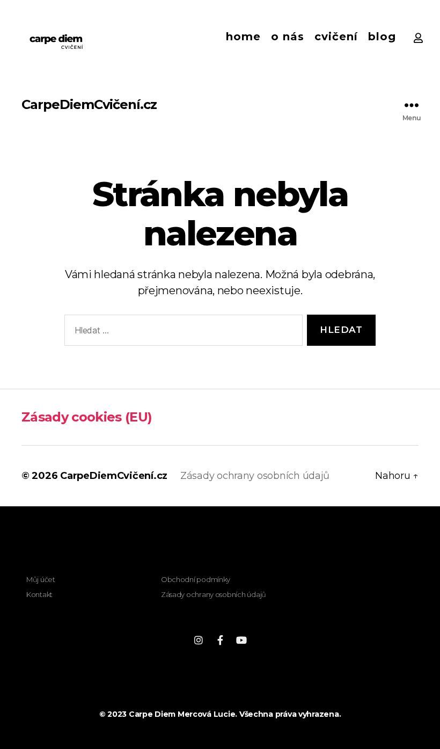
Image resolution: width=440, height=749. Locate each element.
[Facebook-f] (220, 640)
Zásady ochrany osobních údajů (254, 476)
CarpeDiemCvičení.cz (89, 104)
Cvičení (336, 36)
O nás (287, 36)
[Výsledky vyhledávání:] (181, 333)
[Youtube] (241, 640)
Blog (382, 36)
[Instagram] (198, 640)
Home (243, 36)
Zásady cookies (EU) (86, 417)
